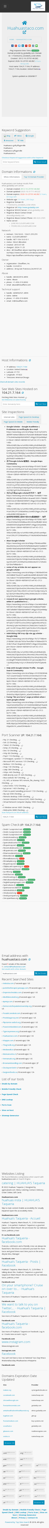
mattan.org (7, 1390)
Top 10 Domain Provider (34, 177)
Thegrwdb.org (9, 1045)
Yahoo (19, 136)
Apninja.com (7, 1001)
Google (30, 136)
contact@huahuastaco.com (14, 966)
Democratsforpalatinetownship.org (17, 1006)
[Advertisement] (24, 93)
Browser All (9, 1443)
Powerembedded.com (12, 1027)
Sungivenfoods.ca (10, 1072)
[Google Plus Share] (15, 45)
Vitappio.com (8, 1040)
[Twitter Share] (19, 45)
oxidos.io (6, 1436)
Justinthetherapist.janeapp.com (15, 988)
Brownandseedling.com (12, 1063)
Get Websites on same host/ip (14, 400)
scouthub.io (7, 1426)
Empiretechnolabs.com (12, 992)
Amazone (9, 140)
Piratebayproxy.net (11, 1018)
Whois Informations (12, 177)
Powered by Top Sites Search (17, 1522)
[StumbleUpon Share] (29, 45)
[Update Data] (34, 172)
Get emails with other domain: (14, 969)
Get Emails (41, 973)
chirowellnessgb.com (10, 1400)
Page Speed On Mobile (13, 422)
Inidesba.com (8, 983)
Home (11, 39)
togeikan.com (8, 1416)
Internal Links (9, 417)
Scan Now (42, 404)
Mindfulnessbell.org (11, 997)
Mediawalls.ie (8, 1049)
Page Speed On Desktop (29, 417)
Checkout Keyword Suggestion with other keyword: (23, 158)
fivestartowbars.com (10, 1421)
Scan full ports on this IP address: (15, 812)
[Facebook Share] (12, 45)
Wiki (21, 140)
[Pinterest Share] (26, 45)
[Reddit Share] (33, 45)
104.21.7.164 (21, 367)
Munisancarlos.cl (9, 1054)
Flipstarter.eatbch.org (12, 1022)
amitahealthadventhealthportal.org (16, 1410)
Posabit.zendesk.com (11, 1013)
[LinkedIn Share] (22, 45)
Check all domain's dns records (12, 382)
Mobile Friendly (33, 422)
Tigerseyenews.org (11, 1031)
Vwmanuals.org (9, 1058)
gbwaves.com (8, 1431)
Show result (41, 162)
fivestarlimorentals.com (11, 1405)
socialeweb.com (9, 1395)
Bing (8, 136)
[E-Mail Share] (36, 45)
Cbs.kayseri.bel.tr (10, 1067)
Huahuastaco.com (24, 39)
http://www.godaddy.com (28, 207)
